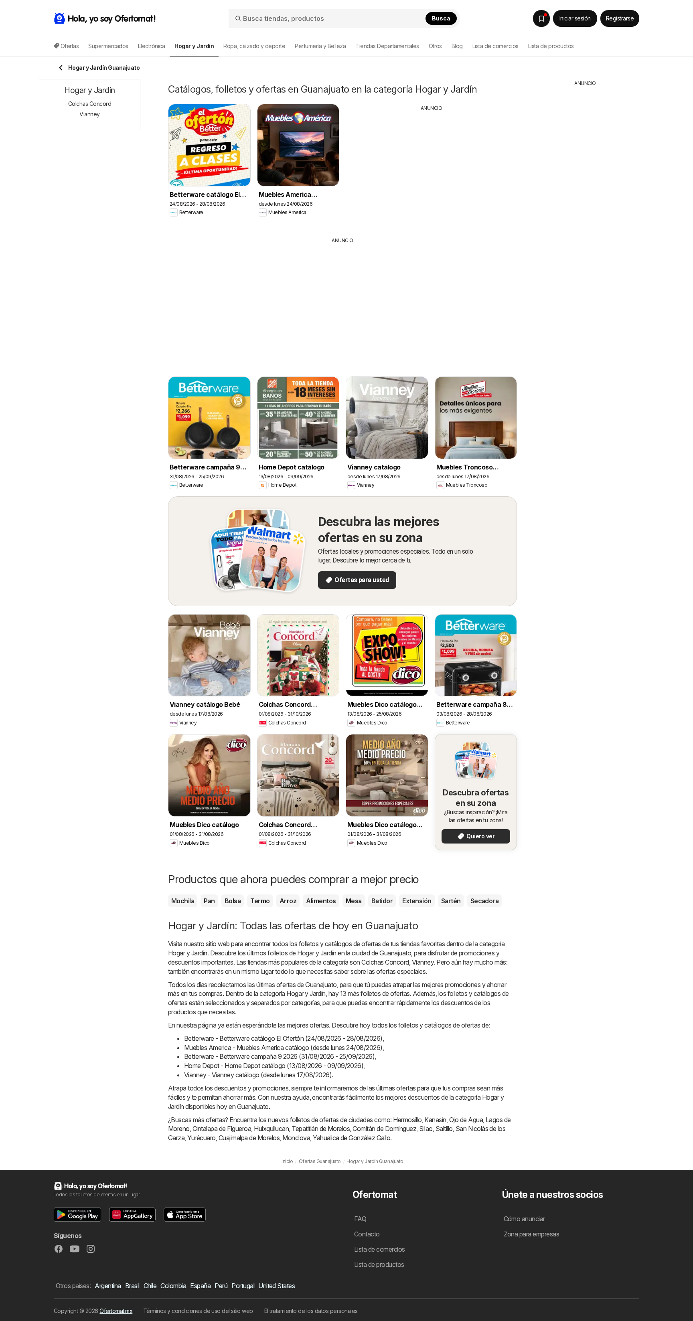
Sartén (451, 901)
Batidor (382, 901)
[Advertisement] (431, 168)
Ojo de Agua (466, 1120)
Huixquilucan (271, 1129)
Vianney (423, 962)
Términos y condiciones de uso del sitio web (198, 1310)
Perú (221, 1286)
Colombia (173, 1286)
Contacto (367, 1234)
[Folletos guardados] (541, 18)
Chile (150, 1286)
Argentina (108, 1286)
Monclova (296, 1138)
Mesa (354, 901)
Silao (425, 1129)
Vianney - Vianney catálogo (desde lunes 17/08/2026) (258, 1075)
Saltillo (444, 1129)
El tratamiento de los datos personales (311, 1310)
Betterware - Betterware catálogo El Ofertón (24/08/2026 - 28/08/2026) (283, 1038)
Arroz (288, 901)
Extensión (416, 901)
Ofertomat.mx (115, 1310)
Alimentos (321, 901)
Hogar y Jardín (187, 953)
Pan (209, 901)
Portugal (242, 1286)
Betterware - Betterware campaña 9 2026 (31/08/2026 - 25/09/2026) (279, 1056)
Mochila (182, 901)
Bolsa (233, 901)
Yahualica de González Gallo (351, 1138)
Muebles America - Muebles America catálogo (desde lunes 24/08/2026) (283, 1048)
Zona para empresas (531, 1234)
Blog (457, 45)
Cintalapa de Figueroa (221, 1129)
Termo (260, 901)
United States (276, 1286)
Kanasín (435, 1120)
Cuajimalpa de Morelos (249, 1138)
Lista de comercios (495, 45)
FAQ (360, 1219)
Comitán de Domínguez (384, 1129)
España (200, 1286)
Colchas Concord (385, 962)
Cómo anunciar (524, 1219)
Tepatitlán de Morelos (321, 1129)
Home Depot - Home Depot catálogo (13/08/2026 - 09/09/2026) (273, 1066)
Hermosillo (407, 1120)
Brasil (132, 1286)
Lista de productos (551, 45)
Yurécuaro (201, 1138)
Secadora (484, 901)
